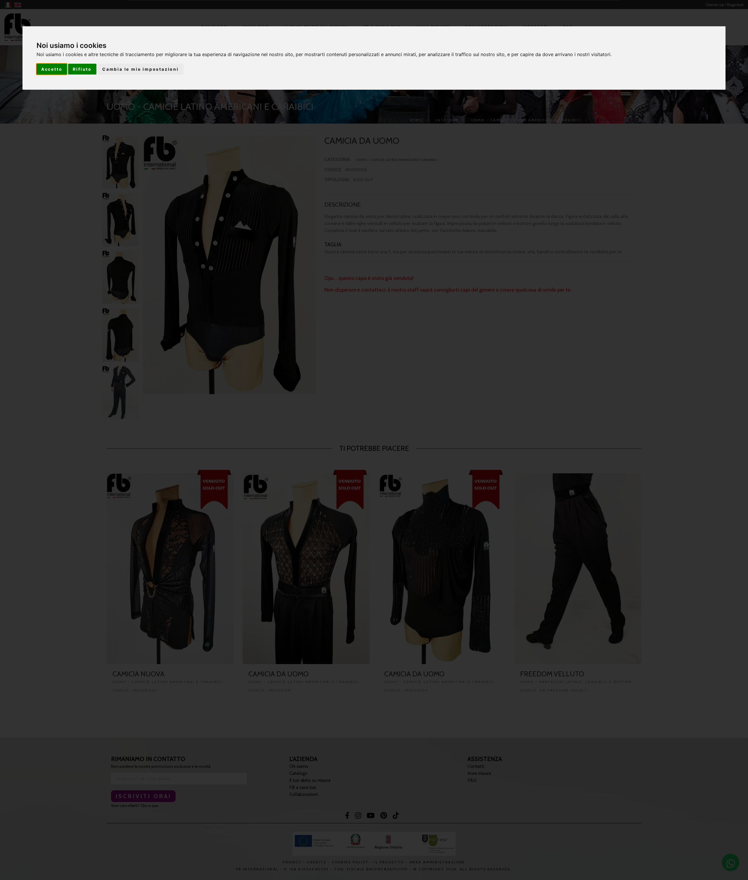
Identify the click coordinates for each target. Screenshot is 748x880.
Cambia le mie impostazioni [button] (140, 69)
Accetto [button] (52, 69)
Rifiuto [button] (82, 69)
